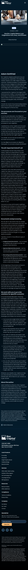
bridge (19, 307)
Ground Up (4, 457)
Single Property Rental (7, 460)
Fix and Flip (4, 455)
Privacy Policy (5, 497)
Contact (4, 508)
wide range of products (19, 80)
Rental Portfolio (5, 464)
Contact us (23, 376)
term (24, 307)
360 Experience (5, 480)
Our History (4, 504)
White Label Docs (6, 489)
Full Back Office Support (7, 473)
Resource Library (5, 486)
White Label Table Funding (8, 471)
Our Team (4, 506)
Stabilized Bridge (5, 462)
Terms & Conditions (6, 495)
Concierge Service (6, 477)
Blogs (14, 28)
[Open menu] (25, 2)
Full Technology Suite (7, 475)
